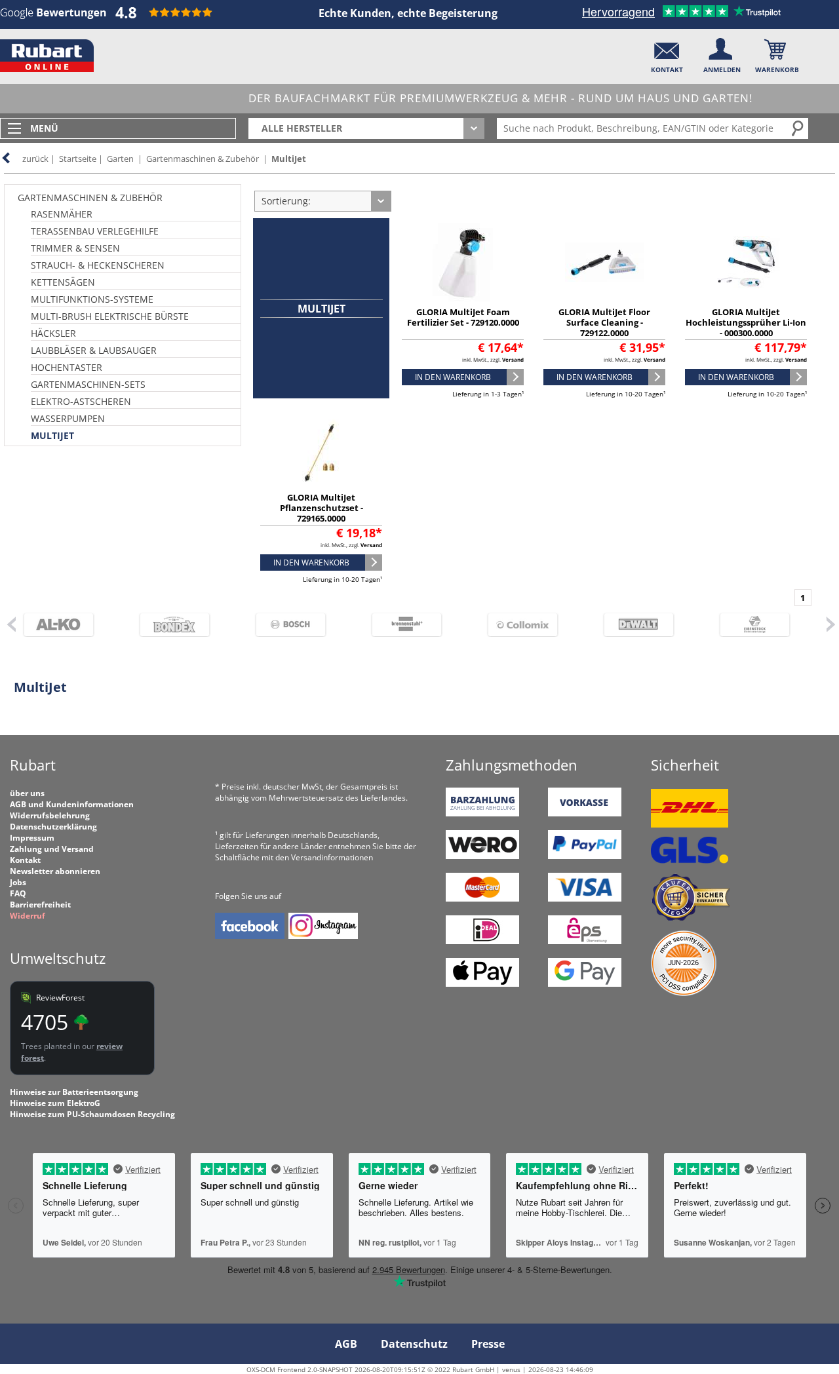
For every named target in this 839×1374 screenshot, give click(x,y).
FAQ (18, 893)
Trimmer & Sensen (75, 248)
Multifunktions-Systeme (92, 299)
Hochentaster (66, 367)
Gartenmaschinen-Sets (88, 384)
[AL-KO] (65, 625)
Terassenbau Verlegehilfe (95, 231)
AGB (346, 1344)
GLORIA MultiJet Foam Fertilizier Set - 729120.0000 (463, 317)
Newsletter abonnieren (55, 871)
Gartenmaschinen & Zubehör (202, 158)
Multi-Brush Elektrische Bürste (110, 316)
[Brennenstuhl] (413, 625)
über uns (27, 793)
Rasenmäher (61, 214)
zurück (35, 158)
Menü (44, 128)
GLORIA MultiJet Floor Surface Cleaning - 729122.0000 (604, 322)
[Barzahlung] (482, 813)
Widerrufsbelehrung (50, 815)
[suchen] (798, 128)
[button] (667, 52)
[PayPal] (584, 856)
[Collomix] (529, 625)
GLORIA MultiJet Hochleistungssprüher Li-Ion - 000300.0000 (746, 322)
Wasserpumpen (68, 418)
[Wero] (482, 856)
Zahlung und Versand (52, 848)
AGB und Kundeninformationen (72, 804)
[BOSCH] (297, 625)
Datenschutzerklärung (53, 826)
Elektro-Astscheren (81, 401)
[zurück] (10, 624)
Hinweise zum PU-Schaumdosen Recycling (92, 1114)
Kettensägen (63, 282)
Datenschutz (414, 1344)
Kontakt (25, 860)
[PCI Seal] (683, 993)
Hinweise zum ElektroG (55, 1103)
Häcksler (53, 333)
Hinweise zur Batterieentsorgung (74, 1091)
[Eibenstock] (761, 625)
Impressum (32, 837)
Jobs (18, 882)
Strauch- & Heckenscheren (98, 265)
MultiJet (288, 158)
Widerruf (27, 915)
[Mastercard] (482, 898)
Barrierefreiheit (40, 904)
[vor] (830, 624)
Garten (120, 158)
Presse (488, 1344)
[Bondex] (181, 625)
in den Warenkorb (453, 377)
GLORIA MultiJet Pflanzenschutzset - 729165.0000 (321, 507)
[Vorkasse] (584, 813)
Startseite (77, 158)
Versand (513, 359)
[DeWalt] (645, 625)
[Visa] (584, 898)
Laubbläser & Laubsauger (94, 350)
